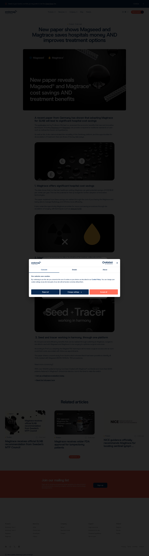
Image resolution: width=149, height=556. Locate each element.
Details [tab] (74, 269)
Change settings (73, 292)
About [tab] (105, 269)
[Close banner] (117, 263)
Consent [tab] (44, 269)
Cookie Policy (96, 279)
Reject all (45, 292)
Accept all (103, 292)
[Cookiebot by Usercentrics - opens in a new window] (104, 262)
